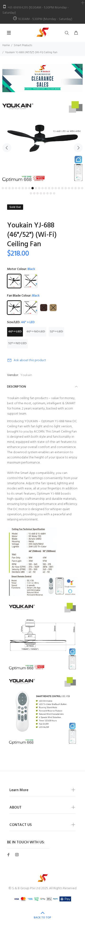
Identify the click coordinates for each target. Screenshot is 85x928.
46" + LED (15, 331)
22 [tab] (72, 188)
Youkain (26, 375)
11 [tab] (36, 188)
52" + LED (56, 331)
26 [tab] (31, 193)
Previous (6, 147)
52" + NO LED (17, 343)
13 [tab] (42, 188)
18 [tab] (59, 188)
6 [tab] (19, 188)
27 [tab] (34, 193)
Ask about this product (30, 360)
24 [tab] (79, 188)
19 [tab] (62, 188)
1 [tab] (3, 188)
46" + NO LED (35, 331)
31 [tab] (47, 193)
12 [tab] (39, 188)
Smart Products (23, 45)
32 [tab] (51, 193)
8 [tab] (26, 188)
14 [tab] (46, 188)
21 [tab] (69, 188)
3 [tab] (9, 188)
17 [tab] (56, 188)
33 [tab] (54, 193)
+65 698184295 (18, 7)
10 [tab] (32, 188)
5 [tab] (16, 188)
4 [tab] (13, 188)
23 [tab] (75, 188)
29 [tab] (41, 193)
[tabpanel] (42, 142)
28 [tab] (37, 193)
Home (6, 45)
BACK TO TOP (42, 917)
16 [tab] (52, 188)
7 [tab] (22, 188)
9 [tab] (29, 188)
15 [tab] (49, 188)
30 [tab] (44, 193)
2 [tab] (6, 188)
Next (78, 147)
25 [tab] (82, 188)
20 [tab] (65, 188)
